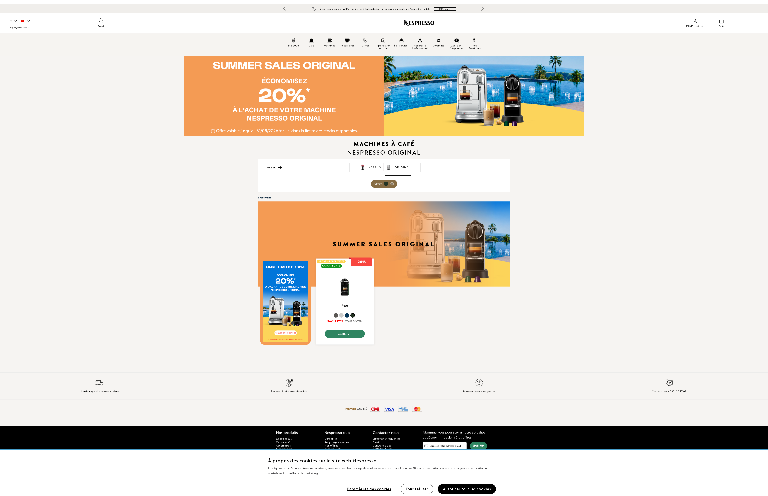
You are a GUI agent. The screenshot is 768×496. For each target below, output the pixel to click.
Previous (285, 8)
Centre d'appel (382, 445)
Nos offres (331, 445)
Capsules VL (283, 442)
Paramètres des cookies (369, 489)
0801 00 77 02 (382, 449)
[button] (13, 21)
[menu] (384, 45)
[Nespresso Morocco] (331, 24)
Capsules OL (284, 438)
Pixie (345, 305)
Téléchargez (445, 9)
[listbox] (345, 316)
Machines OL (284, 449)
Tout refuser (417, 489)
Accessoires (283, 445)
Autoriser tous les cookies (467, 489)
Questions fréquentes (386, 438)
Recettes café (333, 449)
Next (482, 9)
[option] (336, 315)
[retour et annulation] (479, 385)
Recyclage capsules (336, 442)
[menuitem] (311, 42)
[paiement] (289, 385)
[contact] (669, 385)
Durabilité (330, 438)
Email (376, 442)
